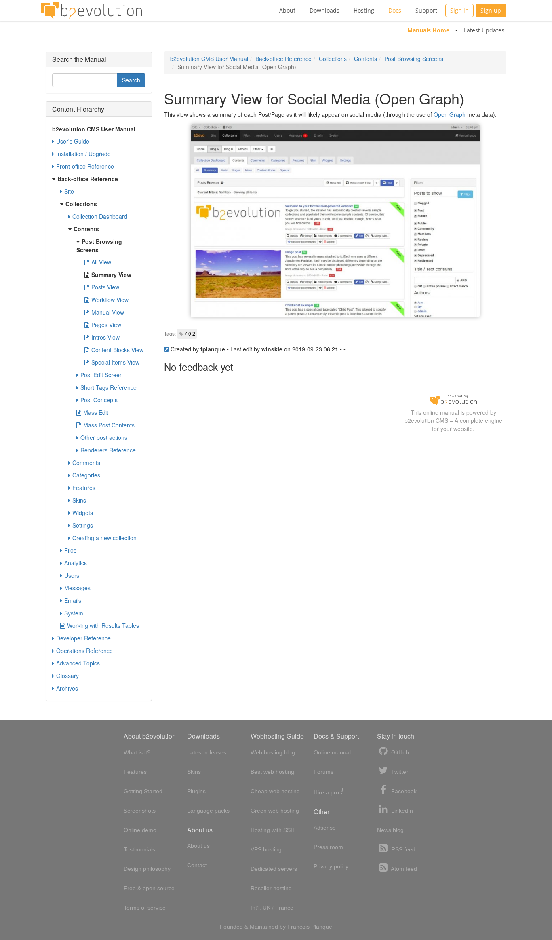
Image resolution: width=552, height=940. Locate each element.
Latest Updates (484, 30)
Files (70, 550)
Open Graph (450, 114)
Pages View (106, 325)
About (287, 10)
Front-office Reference (85, 166)
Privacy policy (331, 866)
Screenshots (140, 810)
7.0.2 (189, 333)
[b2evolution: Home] (91, 10)
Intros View (105, 337)
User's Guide (72, 141)
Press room (328, 847)
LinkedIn (401, 810)
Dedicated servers (274, 869)
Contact (197, 865)
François (298, 926)
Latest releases (206, 752)
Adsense (325, 827)
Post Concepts (99, 400)
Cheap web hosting (275, 791)
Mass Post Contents (109, 425)
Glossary (67, 676)
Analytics (75, 563)
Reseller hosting (271, 888)
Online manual (332, 752)
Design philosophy (147, 869)
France (284, 907)
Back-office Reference (283, 59)
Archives (67, 688)
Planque (321, 926)
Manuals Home (428, 30)
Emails (72, 600)
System (73, 613)
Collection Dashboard (99, 216)
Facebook (403, 791)
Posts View (105, 287)
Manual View (107, 312)
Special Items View (115, 362)
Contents (365, 59)
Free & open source (149, 888)
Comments (86, 462)
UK (266, 907)
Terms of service (145, 907)
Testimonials (139, 849)
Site (69, 191)
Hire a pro (328, 791)
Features (83, 488)
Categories (86, 475)
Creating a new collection (104, 538)
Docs (394, 10)
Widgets (82, 513)
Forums (323, 772)
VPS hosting (266, 849)
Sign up (490, 10)
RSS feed (402, 849)
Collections (333, 59)
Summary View (111, 274)
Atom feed (403, 869)
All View (101, 262)
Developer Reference (83, 638)
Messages (77, 588)
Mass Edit (95, 412)
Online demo (140, 830)
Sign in (459, 10)
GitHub (399, 752)
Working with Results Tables (103, 625)
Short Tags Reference (108, 387)
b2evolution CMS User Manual (209, 59)
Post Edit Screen (101, 375)
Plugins (196, 791)
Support (426, 10)
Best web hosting (272, 772)
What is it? (137, 752)
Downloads (324, 10)
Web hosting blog (273, 752)
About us (198, 846)
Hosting (364, 10)
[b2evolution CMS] (453, 399)
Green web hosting (275, 810)
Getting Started (143, 791)
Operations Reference (84, 650)
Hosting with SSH (273, 830)
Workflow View (110, 300)
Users (71, 575)
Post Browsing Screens (413, 59)
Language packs (208, 810)
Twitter (399, 772)
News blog (390, 830)
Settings (82, 525)
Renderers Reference (108, 450)
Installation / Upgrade (83, 154)
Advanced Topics (78, 663)
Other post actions (103, 437)
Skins (79, 500)
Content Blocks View (117, 350)
